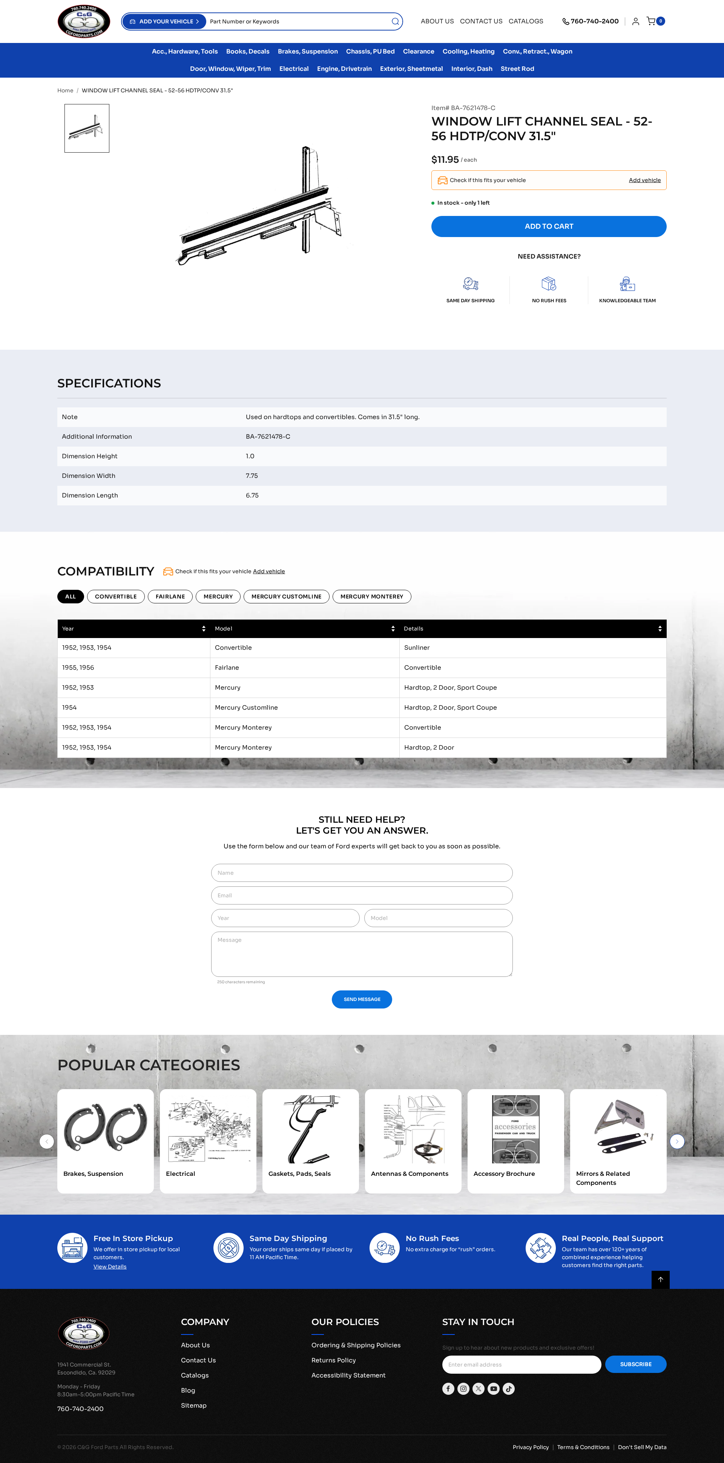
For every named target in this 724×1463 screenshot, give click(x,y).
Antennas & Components (409, 1173)
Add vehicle (645, 179)
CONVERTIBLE (116, 596)
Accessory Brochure (504, 1173)
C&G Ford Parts (97, 1447)
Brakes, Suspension (93, 1173)
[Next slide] (677, 1141)
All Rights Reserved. (147, 1447)
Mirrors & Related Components (603, 1178)
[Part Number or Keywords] (395, 21)
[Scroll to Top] (661, 1280)
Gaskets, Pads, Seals (299, 1173)
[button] (164, 21)
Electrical (180, 1173)
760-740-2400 (595, 21)
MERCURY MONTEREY (372, 596)
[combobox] (304, 21)
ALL (70, 596)
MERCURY (218, 596)
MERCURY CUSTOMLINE (287, 596)
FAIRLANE (170, 596)
